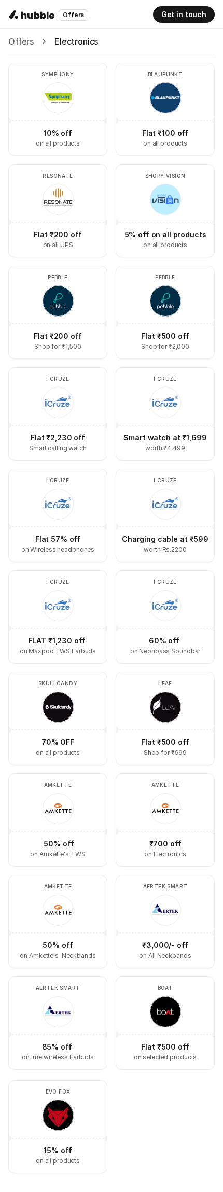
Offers (21, 41)
